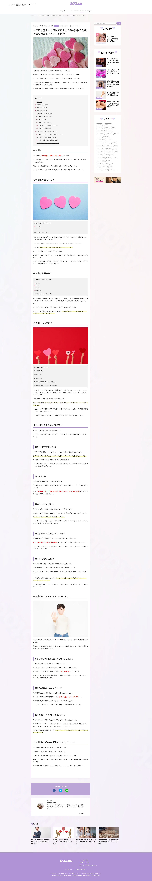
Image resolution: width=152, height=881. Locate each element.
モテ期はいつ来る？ (41, 110)
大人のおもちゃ (109, 151)
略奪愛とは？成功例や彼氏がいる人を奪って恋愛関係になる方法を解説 (62, 841)
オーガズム (100, 127)
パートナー (107, 142)
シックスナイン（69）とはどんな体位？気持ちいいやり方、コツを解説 (112, 39)
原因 (116, 148)
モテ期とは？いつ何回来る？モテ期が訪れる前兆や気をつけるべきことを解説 (68, 15)
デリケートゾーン (101, 139)
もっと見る (81, 813)
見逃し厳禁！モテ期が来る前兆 (43, 113)
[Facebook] (54, 790)
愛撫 (104, 160)
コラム (111, 130)
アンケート (100, 124)
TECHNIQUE (88, 11)
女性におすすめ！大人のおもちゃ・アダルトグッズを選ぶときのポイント (113, 72)
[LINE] (66, 790)
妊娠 (107, 154)
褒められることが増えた (43, 122)
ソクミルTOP (84, 860)
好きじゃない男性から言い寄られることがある (49, 134)
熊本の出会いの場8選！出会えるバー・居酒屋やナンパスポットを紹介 (86, 841)
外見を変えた (41, 119)
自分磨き (99, 169)
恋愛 (116, 157)
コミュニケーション (102, 130)
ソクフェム (34, 15)
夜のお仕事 (100, 151)
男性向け (105, 166)
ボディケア (109, 145)
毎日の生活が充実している (44, 116)
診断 (111, 169)
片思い (106, 163)
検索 (119, 23)
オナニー (108, 127)
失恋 (117, 151)
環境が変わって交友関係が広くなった (47, 125)
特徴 (112, 163)
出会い (104, 148)
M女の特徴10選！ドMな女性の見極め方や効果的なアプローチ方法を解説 (109, 841)
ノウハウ (99, 142)
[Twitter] (60, 790)
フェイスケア (100, 145)
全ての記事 (62, 11)
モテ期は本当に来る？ (41, 105)
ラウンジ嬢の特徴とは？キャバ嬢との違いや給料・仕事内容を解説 (113, 61)
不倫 (116, 145)
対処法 (109, 157)
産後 (98, 166)
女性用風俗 (100, 154)
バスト (114, 142)
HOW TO (76, 11)
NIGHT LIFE (69, 11)
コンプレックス (101, 133)
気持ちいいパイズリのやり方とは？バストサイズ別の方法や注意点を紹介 (113, 104)
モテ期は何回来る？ (41, 107)
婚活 (112, 154)
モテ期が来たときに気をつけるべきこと (46, 131)
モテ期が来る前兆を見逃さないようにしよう (47, 143)
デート (99, 136)
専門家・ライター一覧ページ (88, 865)
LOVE (81, 11)
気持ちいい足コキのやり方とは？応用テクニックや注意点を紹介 (113, 93)
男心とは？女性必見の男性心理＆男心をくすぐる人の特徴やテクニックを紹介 (40, 841)
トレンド (110, 139)
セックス (109, 133)
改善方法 (110, 160)
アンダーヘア (108, 124)
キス (114, 127)
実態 (68, 26)
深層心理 (99, 163)
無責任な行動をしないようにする (46, 137)
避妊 (116, 169)
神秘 (78, 26)
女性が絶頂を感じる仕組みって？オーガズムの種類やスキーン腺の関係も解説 (113, 83)
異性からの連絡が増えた (43, 128)
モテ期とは (38, 102)
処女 (98, 148)
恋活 (73, 26)
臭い (106, 169)
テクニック (106, 136)
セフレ (116, 133)
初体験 (110, 148)
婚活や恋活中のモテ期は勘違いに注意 (47, 140)
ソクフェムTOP (84, 862)
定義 (63, 26)
